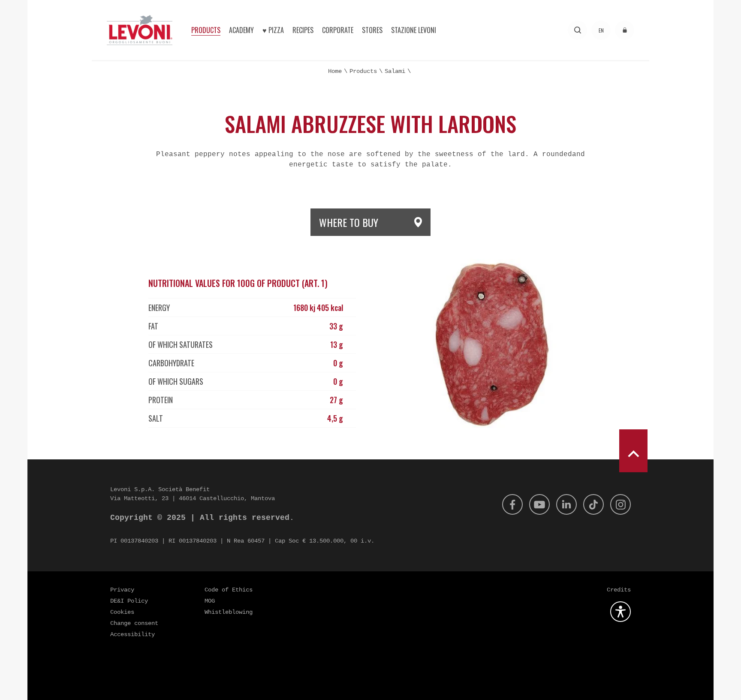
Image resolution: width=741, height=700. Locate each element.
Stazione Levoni (413, 30)
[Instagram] (620, 504)
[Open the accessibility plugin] (620, 611)
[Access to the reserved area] (624, 30)
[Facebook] (512, 504)
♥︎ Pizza (273, 30)
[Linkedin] (566, 504)
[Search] (577, 30)
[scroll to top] (633, 450)
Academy (241, 30)
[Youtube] (539, 504)
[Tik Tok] (593, 504)
